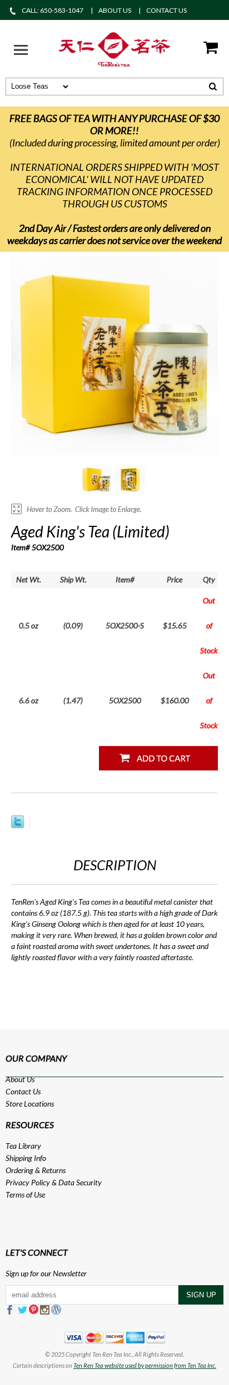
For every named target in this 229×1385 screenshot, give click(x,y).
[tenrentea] (114, 48)
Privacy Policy (28, 1182)
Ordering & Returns (36, 1170)
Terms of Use (25, 1194)
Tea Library (23, 1145)
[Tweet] (17, 825)
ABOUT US (114, 10)
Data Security (80, 1182)
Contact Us (23, 1091)
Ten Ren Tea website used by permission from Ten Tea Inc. (144, 1365)
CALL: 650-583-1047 (52, 10)
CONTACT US (166, 10)
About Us (20, 1079)
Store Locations (30, 1103)
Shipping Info (26, 1158)
